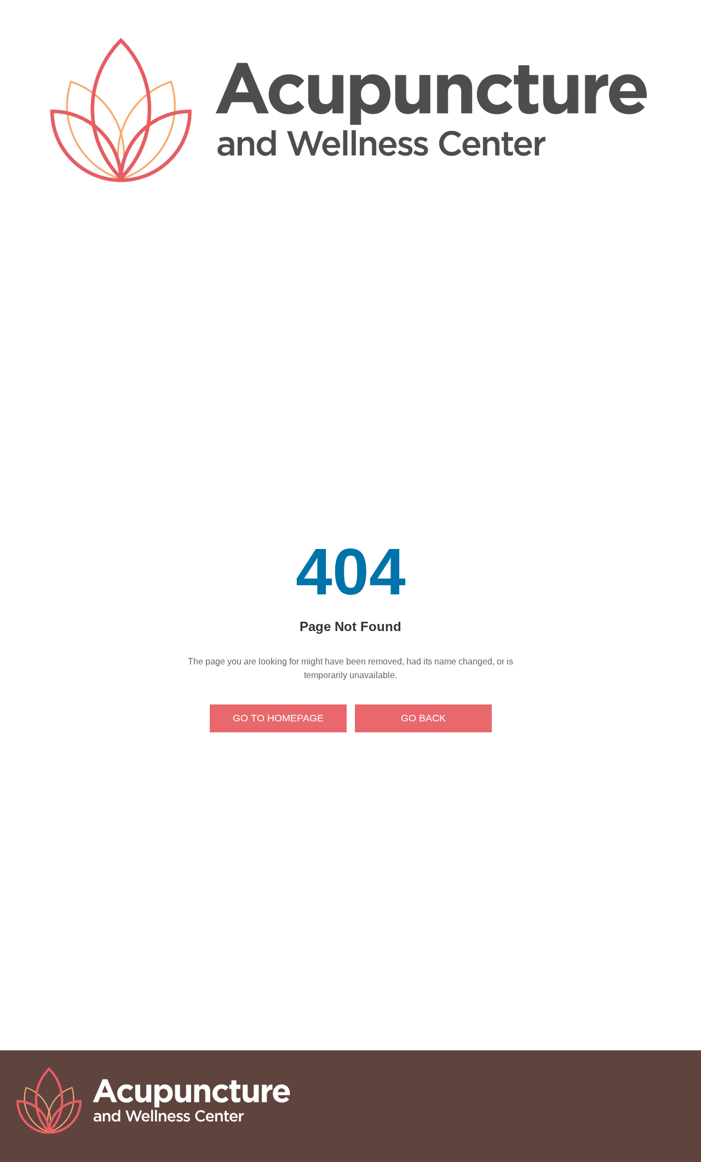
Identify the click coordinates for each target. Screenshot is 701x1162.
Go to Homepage (278, 718)
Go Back (423, 718)
